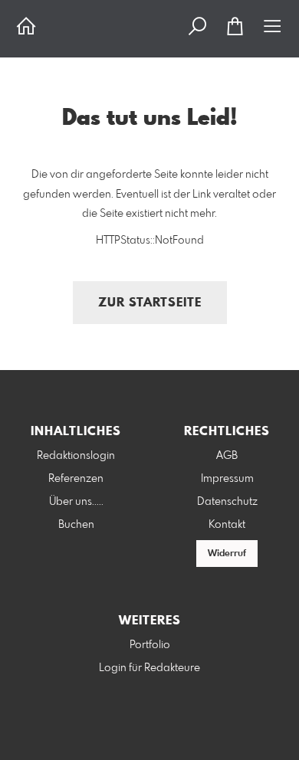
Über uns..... (76, 501)
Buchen (76, 524)
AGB (227, 455)
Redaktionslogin (76, 455)
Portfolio (150, 645)
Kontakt (227, 524)
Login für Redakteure (149, 668)
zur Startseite (150, 303)
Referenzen (76, 478)
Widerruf (227, 554)
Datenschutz (227, 501)
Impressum (227, 478)
